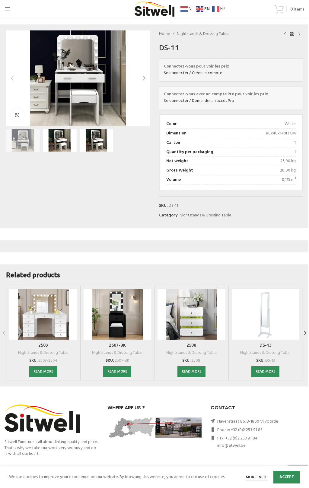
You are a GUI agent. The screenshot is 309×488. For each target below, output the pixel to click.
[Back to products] (292, 34)
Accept (286, 477)
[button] (12, 78)
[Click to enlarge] (17, 115)
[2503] (43, 314)
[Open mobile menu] (8, 9)
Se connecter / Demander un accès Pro (199, 100)
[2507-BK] (117, 314)
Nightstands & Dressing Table (203, 34)
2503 (43, 345)
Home (164, 34)
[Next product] (299, 34)
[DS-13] (266, 314)
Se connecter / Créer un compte (193, 73)
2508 (191, 345)
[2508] (191, 314)
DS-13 (266, 345)
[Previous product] (284, 34)
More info (256, 477)
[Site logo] (154, 9)
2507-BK (117, 345)
